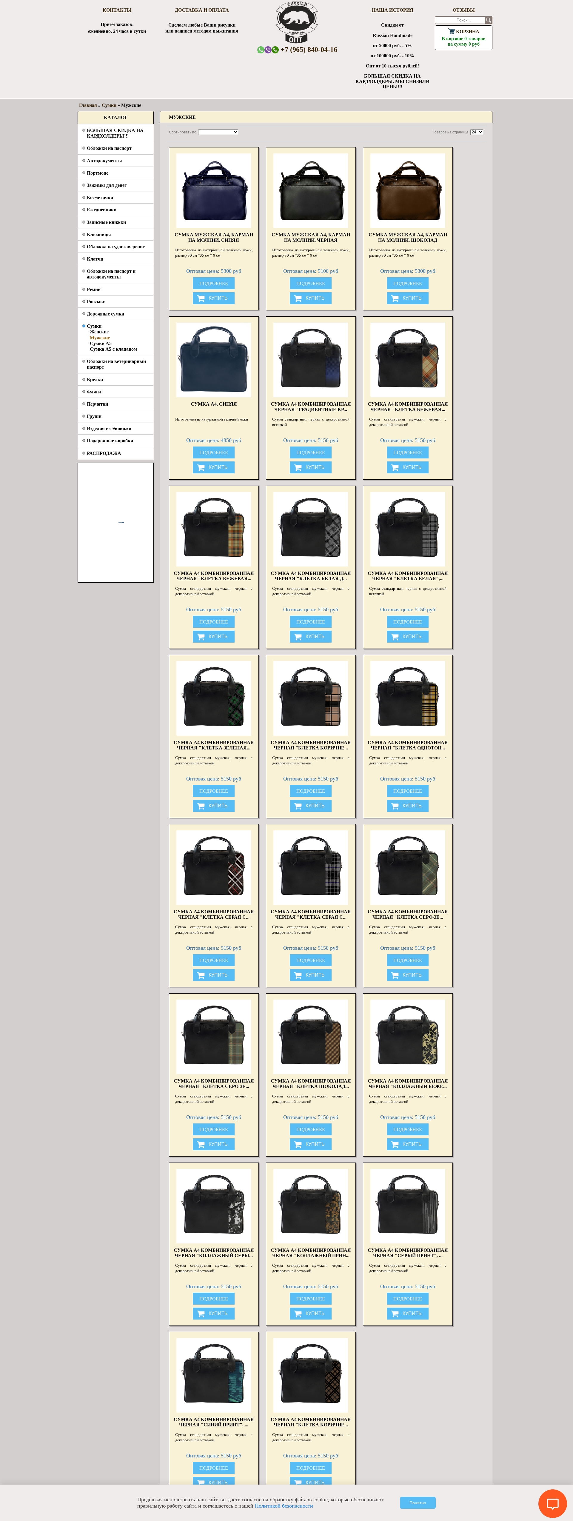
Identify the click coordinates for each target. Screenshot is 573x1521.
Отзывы (464, 10)
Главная (88, 105)
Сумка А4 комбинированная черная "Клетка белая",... (408, 576)
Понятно (417, 1502)
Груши (94, 416)
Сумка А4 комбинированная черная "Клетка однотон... (408, 745)
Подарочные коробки (110, 440)
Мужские (100, 337)
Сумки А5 (101, 343)
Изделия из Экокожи (109, 428)
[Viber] (268, 50)
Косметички (100, 197)
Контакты (117, 10)
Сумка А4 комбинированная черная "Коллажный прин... (311, 1253)
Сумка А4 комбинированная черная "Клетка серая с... (214, 914)
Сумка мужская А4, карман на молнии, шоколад (408, 237)
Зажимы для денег (107, 185)
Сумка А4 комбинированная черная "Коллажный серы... (214, 1253)
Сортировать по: (183, 132)
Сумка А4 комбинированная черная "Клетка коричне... (311, 745)
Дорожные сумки (105, 313)
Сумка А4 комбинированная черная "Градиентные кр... (311, 406)
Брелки (95, 379)
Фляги (94, 391)
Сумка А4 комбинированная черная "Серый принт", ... (408, 1253)
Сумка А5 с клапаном (113, 349)
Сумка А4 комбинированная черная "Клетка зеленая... (214, 745)
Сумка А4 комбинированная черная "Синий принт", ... (214, 1422)
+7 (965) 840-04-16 (308, 49)
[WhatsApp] (260, 50)
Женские (99, 331)
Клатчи (95, 258)
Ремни (94, 289)
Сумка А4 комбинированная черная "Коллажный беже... (408, 1083)
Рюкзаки (96, 301)
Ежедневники (101, 209)
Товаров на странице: (451, 132)
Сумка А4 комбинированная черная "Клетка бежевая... (408, 406)
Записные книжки (106, 222)
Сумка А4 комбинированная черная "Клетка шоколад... (311, 1083)
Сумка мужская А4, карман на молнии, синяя (214, 237)
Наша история (392, 10)
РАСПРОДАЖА (104, 453)
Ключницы (99, 234)
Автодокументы (104, 160)
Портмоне (97, 173)
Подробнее (213, 283)
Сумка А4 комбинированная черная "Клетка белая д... (311, 576)
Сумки (94, 326)
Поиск (488, 20)
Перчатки (97, 404)
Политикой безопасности (284, 1506)
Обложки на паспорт (109, 148)
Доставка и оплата (202, 10)
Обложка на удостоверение (116, 246)
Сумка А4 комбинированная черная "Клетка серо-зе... (408, 914)
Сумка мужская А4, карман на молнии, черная (311, 237)
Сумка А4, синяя (214, 404)
